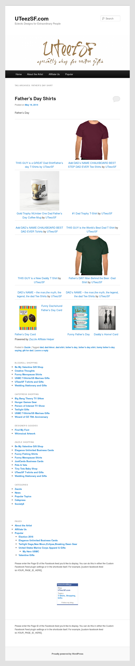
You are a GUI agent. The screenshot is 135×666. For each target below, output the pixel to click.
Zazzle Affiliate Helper (41, 339)
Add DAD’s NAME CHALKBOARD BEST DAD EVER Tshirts (39, 229)
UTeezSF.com (32, 18)
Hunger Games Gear (26, 402)
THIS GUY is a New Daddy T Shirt (37, 278)
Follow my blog (67, 603)
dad (42, 347)
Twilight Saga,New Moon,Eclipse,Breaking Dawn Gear (48, 544)
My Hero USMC (31, 551)
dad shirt (60, 347)
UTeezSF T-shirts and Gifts (29, 381)
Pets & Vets (21, 465)
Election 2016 (26, 536)
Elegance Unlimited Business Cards (34, 450)
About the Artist (35, 74)
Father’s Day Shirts (35, 98)
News (18, 492)
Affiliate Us (54, 74)
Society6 (19, 503)
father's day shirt (87, 347)
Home (19, 74)
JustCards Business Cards (29, 461)
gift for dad (27, 350)
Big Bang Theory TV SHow (29, 398)
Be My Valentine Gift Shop (29, 367)
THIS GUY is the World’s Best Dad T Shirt (90, 227)
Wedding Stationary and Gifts (31, 385)
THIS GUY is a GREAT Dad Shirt (35, 163)
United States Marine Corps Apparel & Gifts (42, 547)
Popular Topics (23, 496)
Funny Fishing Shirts (26, 453)
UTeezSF (48, 166)
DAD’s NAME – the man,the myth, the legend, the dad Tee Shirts (39, 294)
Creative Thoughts (25, 370)
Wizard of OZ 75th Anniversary (31, 416)
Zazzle (27, 347)
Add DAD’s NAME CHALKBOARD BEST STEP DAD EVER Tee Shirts (92, 165)
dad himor (50, 347)
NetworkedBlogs (64, 585)
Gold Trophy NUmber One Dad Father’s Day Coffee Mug (39, 215)
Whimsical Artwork (25, 433)
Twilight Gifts (22, 409)
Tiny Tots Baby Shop (26, 468)
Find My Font (22, 429)
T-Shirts (61, 596)
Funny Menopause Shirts (28, 374)
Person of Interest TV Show (30, 405)
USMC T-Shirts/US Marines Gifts (32, 378)
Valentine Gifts (26, 555)
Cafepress (20, 500)
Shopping (70, 596)
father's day (72, 347)
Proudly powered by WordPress (67, 653)
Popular (69, 74)
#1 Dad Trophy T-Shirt (84, 213)
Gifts (60, 598)
